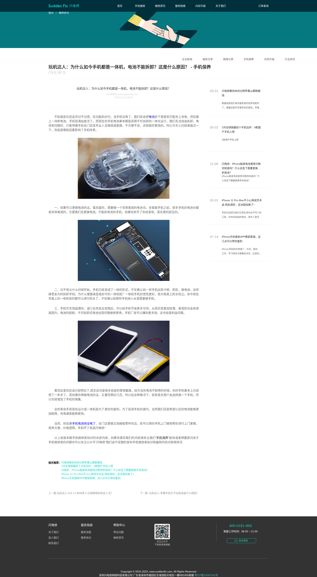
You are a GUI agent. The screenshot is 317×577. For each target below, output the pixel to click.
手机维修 (140, 5)
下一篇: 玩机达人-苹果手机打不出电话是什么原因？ (169, 493)
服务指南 (180, 5)
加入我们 (53, 537)
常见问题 (118, 532)
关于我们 (221, 5)
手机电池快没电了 (84, 423)
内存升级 (200, 5)
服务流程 (86, 532)
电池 (152, 116)
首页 (119, 5)
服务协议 (86, 537)
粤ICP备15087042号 (206, 575)
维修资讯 (160, 5)
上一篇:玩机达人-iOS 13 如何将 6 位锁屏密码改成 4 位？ (80, 493)
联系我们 (53, 543)
